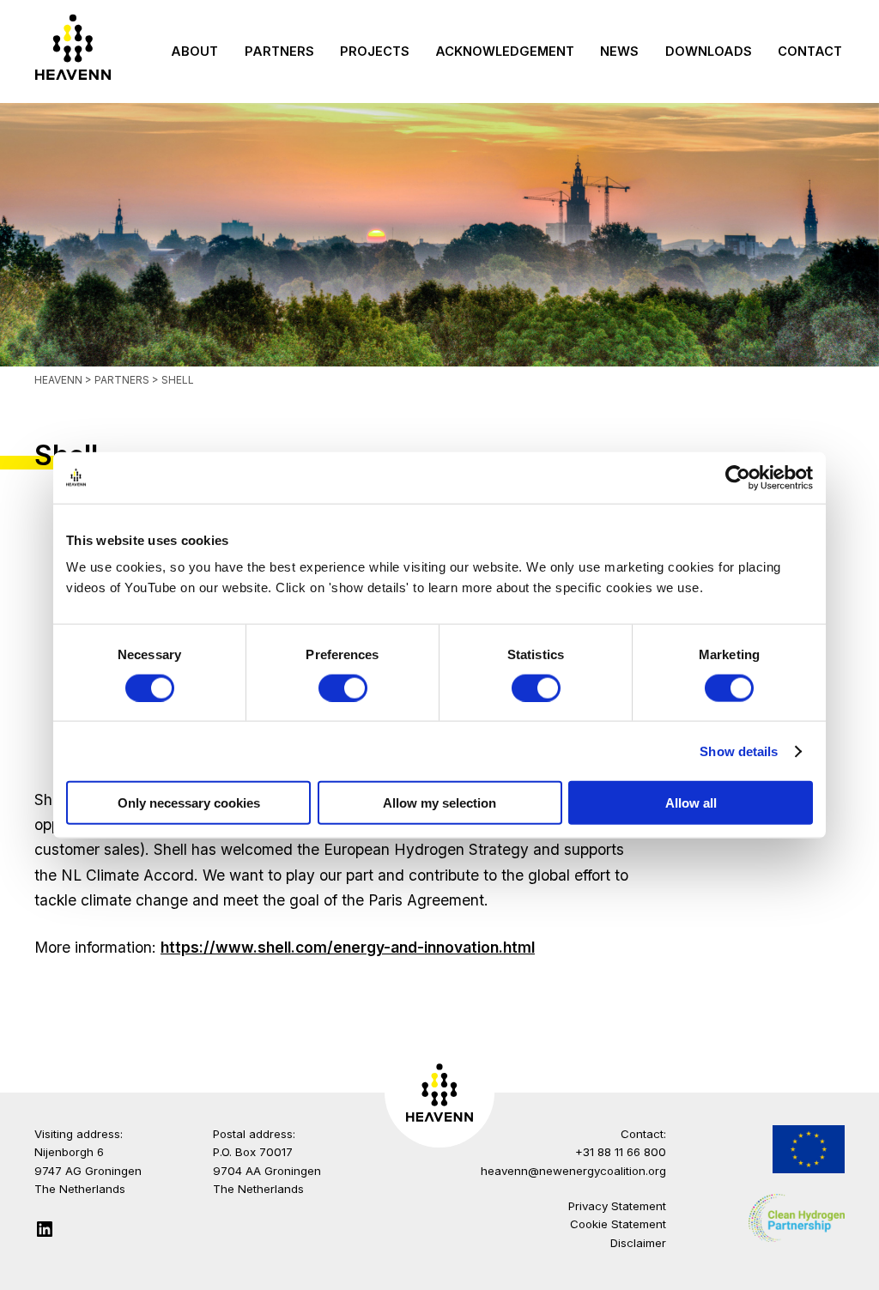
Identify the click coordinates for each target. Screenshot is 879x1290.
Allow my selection (439, 803)
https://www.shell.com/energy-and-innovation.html (348, 947)
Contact (810, 51)
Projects (374, 51)
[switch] (342, 687)
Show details (739, 750)
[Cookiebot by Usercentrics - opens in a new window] (738, 477)
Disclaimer (638, 1243)
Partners (279, 51)
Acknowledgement (504, 51)
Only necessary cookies (189, 803)
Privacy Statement (617, 1206)
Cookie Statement (618, 1224)
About (194, 51)
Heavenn (58, 379)
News (619, 51)
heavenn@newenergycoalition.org (573, 1171)
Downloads (708, 51)
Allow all (691, 803)
